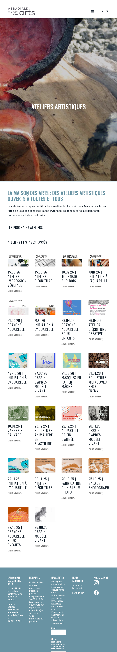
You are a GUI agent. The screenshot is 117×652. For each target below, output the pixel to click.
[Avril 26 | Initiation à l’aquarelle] (18, 360)
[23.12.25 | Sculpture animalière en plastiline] (45, 413)
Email (53, 628)
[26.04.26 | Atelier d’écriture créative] (99, 307)
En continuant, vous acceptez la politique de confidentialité (58, 644)
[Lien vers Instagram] (107, 11)
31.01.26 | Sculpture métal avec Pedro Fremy (98, 381)
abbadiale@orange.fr (18, 615)
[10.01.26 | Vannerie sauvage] (18, 413)
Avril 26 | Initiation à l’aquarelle (17, 377)
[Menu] (92, 11)
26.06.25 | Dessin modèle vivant (42, 533)
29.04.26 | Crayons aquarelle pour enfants (70, 329)
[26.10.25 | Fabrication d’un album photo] (72, 465)
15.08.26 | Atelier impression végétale (17, 278)
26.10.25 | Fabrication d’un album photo (71, 485)
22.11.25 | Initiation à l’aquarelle (17, 483)
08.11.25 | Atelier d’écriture (43, 483)
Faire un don (78, 593)
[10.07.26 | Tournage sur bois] (72, 259)
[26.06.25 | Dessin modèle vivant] (45, 514)
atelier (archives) (15, 290)
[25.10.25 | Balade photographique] (99, 465)
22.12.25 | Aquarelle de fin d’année (70, 432)
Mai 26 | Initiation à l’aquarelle (44, 325)
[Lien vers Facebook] (102, 11)
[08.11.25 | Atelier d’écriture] (45, 465)
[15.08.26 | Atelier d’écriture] (45, 259)
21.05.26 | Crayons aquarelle (16, 325)
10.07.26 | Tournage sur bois (70, 276)
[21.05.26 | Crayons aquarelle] (18, 307)
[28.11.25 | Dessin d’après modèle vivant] (99, 413)
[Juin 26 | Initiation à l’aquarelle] (99, 259)
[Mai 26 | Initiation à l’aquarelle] (45, 307)
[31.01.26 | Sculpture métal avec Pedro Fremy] (99, 360)
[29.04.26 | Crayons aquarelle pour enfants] (72, 307)
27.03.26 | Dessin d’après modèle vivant (42, 381)
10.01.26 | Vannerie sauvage (15, 430)
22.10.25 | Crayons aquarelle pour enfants (16, 535)
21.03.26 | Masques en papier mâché (71, 379)
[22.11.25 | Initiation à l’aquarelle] (18, 465)
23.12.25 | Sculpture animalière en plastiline (44, 434)
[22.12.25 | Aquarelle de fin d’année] (72, 413)
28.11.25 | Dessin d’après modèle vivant (96, 434)
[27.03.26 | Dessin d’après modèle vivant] (45, 360)
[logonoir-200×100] (21, 11)
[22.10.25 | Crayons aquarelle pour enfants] (18, 514)
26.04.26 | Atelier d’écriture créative (97, 327)
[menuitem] (92, 11)
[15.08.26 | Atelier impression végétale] (18, 259)
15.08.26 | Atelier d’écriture (43, 276)
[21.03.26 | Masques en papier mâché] (72, 360)
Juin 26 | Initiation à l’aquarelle (98, 276)
